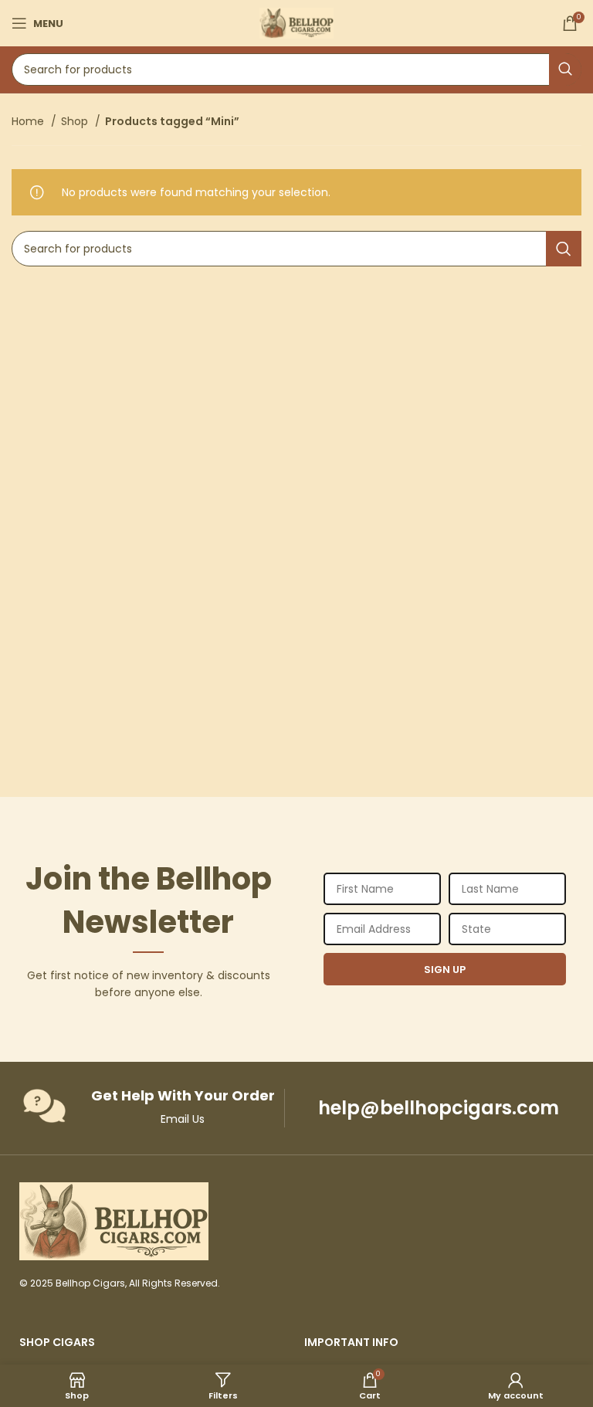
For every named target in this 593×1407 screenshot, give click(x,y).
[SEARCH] (565, 69)
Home (29, 121)
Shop (76, 121)
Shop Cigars (57, 1342)
